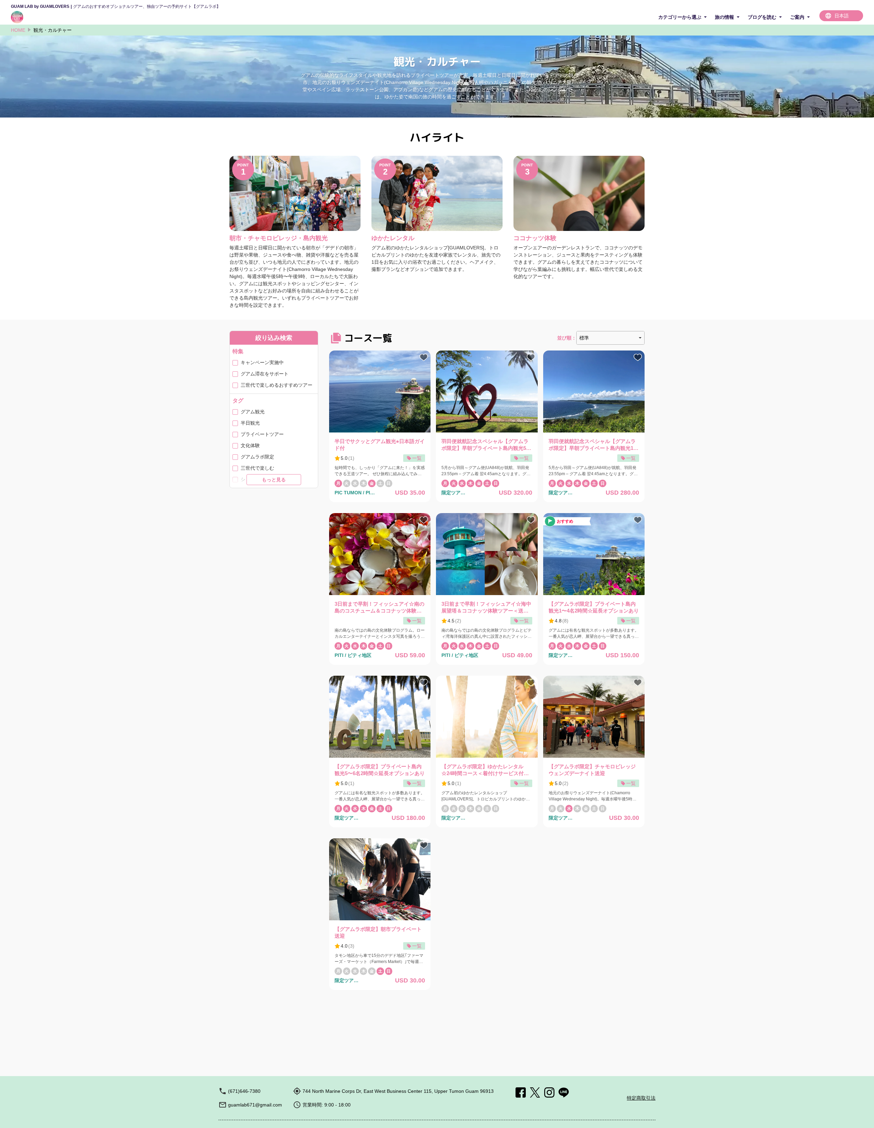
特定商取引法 (641, 1098)
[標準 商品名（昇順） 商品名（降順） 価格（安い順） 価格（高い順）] (610, 338)
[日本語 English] (841, 15)
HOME (18, 30)
